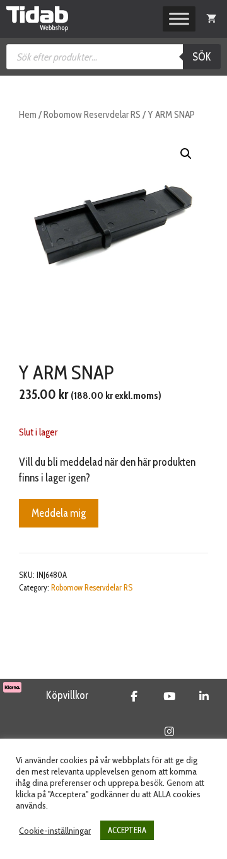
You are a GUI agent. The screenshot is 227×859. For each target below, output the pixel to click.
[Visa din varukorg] (211, 19)
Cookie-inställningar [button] (55, 830)
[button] (186, 153)
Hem (28, 114)
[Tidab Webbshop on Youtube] (169, 696)
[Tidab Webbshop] (37, 19)
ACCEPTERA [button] (127, 830)
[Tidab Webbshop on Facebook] (134, 696)
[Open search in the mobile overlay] (113, 56)
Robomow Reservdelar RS (92, 114)
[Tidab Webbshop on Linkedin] (204, 696)
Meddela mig (59, 513)
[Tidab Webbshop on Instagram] (169, 731)
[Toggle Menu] (179, 19)
